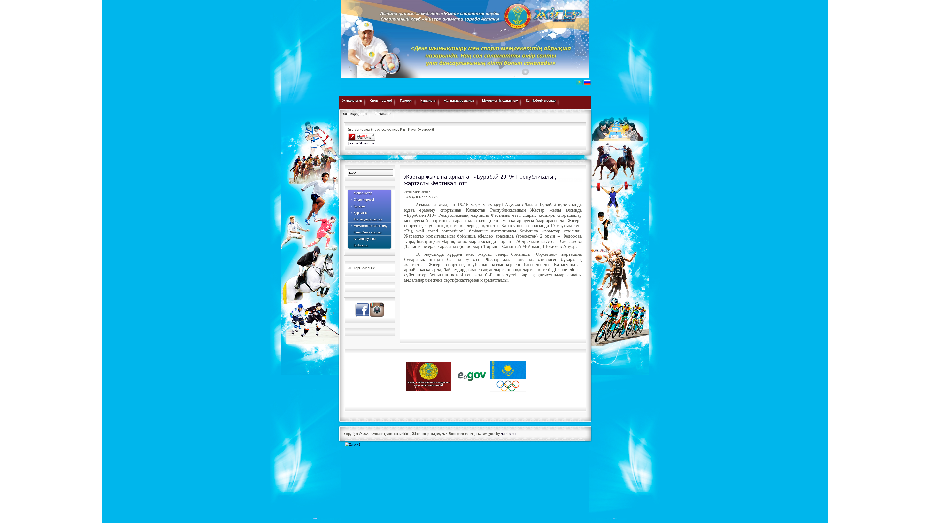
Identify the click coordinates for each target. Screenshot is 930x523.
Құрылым (428, 100)
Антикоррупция (354, 113)
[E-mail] (578, 181)
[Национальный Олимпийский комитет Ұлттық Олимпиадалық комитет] (508, 376)
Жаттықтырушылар (459, 100)
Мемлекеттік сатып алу (500, 100)
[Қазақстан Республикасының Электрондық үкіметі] (472, 376)
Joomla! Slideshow (361, 143)
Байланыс (383, 113)
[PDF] (561, 181)
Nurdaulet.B (509, 434)
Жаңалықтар (352, 100)
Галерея (406, 100)
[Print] (569, 181)
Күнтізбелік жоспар (541, 100)
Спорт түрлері (381, 100)
